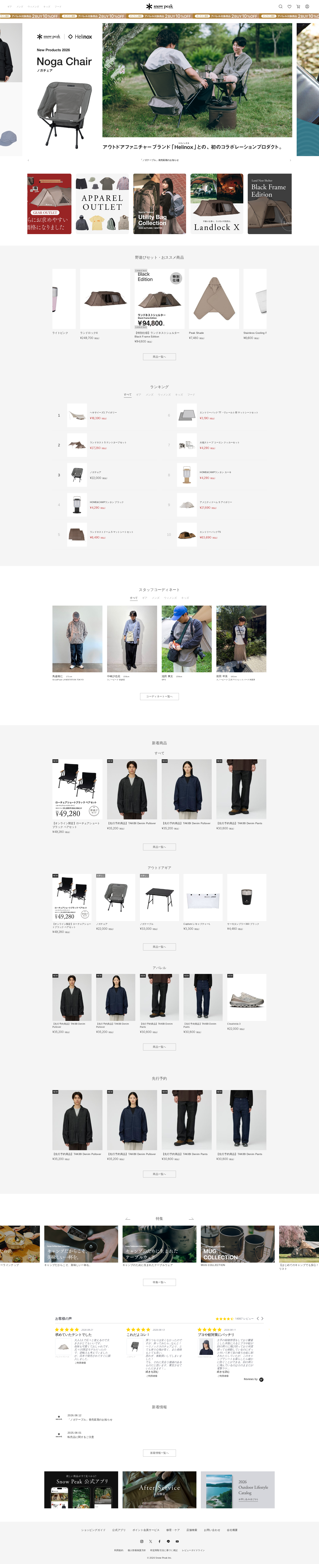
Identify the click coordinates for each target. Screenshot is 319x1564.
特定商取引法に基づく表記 (164, 1550)
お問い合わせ (212, 1529)
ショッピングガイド (93, 1529)
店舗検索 (191, 1529)
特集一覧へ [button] (159, 1282)
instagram (142, 1541)
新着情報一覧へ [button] (159, 1452)
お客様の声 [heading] (63, 1318)
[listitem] (83, 1345)
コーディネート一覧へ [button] (159, 696)
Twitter (151, 1541)
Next (294, 204)
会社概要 (232, 1529)
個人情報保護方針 (137, 1550)
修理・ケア (173, 1529)
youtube (177, 1541)
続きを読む (152, 1371)
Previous (24, 204)
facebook (159, 1541)
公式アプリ (119, 1529)
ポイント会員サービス (146, 1529)
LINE (168, 1541)
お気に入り (289, 8)
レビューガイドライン (193, 1550)
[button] (258, 1318)
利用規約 (118, 1550)
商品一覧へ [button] (159, 356)
